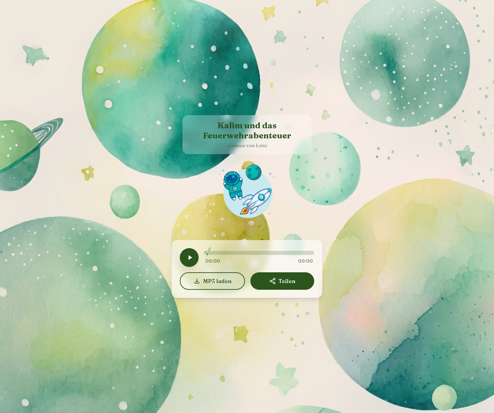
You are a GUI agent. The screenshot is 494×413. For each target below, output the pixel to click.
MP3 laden (217, 281)
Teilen (287, 281)
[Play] (189, 257)
